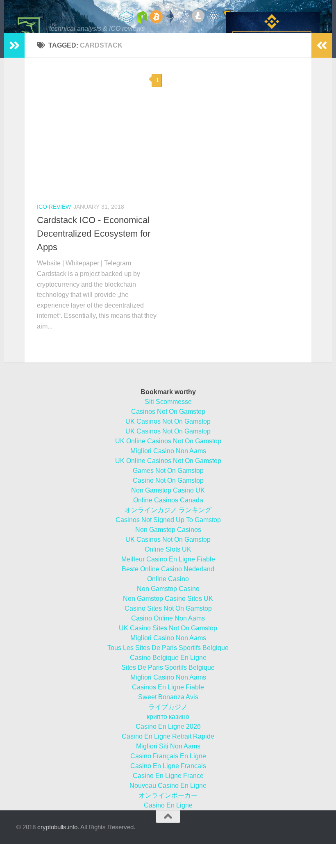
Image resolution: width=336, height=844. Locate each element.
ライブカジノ (168, 706)
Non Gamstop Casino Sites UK (168, 598)
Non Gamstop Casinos (168, 529)
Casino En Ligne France (168, 775)
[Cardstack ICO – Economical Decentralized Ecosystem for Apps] (99, 132)
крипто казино (168, 716)
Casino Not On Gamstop (168, 480)
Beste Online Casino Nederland (168, 569)
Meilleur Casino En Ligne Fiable (168, 559)
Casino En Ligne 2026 (168, 726)
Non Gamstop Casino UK (168, 490)
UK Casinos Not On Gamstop (168, 421)
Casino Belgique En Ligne (168, 657)
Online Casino (168, 578)
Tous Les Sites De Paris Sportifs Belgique (168, 647)
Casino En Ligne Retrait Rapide (168, 736)
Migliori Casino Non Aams (168, 450)
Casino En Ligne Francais (168, 765)
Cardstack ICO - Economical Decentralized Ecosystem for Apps (93, 233)
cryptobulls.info (57, 826)
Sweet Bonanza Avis (168, 696)
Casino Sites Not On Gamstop (168, 608)
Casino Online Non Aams (168, 618)
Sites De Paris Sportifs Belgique (168, 667)
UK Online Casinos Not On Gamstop (168, 441)
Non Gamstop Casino (168, 588)
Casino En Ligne (168, 805)
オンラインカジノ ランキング (168, 509)
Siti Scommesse (168, 401)
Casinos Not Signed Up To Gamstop (168, 519)
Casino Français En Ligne (168, 756)
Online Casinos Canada (168, 500)
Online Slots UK (168, 549)
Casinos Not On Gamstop (168, 411)
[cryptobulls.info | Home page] (28, 28)
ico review (54, 206)
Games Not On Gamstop (168, 470)
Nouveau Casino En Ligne (168, 785)
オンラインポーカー (168, 795)
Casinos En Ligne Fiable (168, 687)
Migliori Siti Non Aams (168, 746)
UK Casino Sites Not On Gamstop (168, 628)
